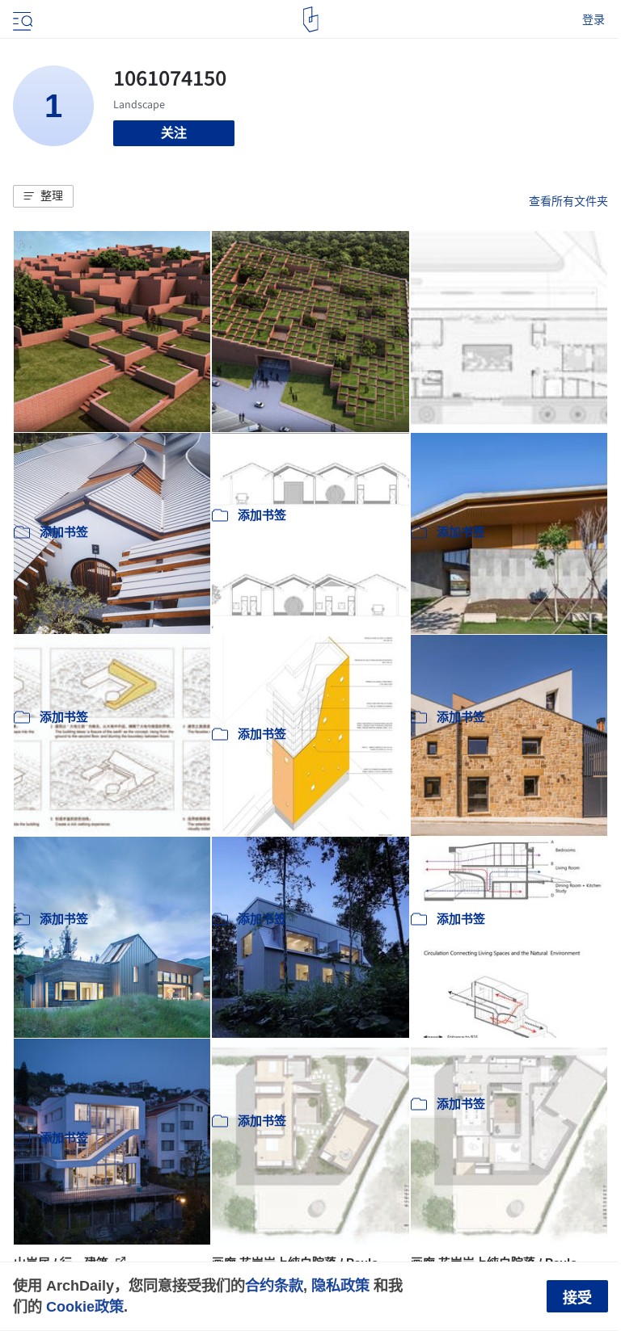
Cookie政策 (85, 1306)
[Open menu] (21, 19)
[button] (43, 196)
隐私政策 (340, 1285)
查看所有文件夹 (568, 201)
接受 (577, 1298)
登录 (593, 19)
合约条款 (274, 1285)
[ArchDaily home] (311, 19)
